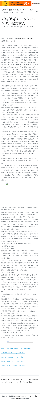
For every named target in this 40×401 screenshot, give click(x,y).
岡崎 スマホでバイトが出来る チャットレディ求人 (17, 348)
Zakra (18, 398)
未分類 (11, 38)
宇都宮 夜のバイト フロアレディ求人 (13, 361)
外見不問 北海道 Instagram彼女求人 (13, 353)
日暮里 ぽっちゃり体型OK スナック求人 (14, 365)
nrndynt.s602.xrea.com (25, 38)
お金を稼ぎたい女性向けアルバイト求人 (17, 10)
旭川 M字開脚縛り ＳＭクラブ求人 (12, 357)
